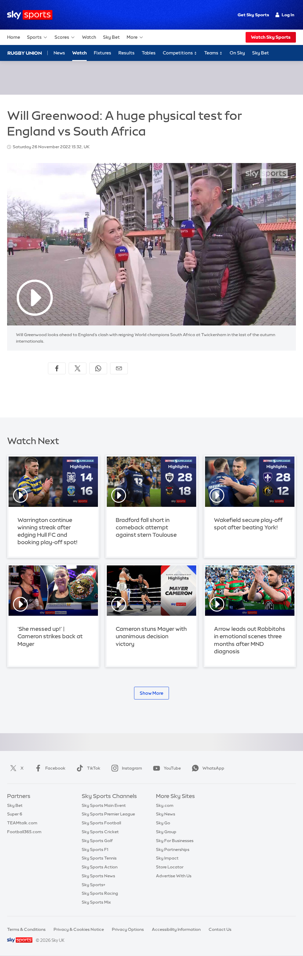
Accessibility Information (176, 929)
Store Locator (169, 867)
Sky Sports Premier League (108, 814)
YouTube (172, 768)
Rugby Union (24, 53)
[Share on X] (77, 368)
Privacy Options (128, 929)
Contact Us (220, 929)
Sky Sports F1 (95, 849)
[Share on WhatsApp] (98, 368)
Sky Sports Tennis (99, 858)
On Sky (237, 53)
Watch (89, 37)
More (132, 37)
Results (126, 53)
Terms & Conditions (26, 929)
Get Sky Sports (253, 15)
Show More (151, 693)
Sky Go (163, 823)
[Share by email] (119, 368)
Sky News (165, 814)
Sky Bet (111, 37)
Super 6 (14, 814)
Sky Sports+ (93, 885)
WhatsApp (213, 768)
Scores (61, 37)
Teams (211, 53)
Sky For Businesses (175, 841)
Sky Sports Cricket (100, 832)
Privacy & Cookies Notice (79, 929)
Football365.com (24, 832)
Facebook (55, 768)
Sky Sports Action (99, 867)
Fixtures (102, 53)
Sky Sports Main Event (104, 805)
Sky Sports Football (101, 823)
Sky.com (164, 805)
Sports (34, 37)
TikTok (93, 768)
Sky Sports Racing (100, 893)
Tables (149, 53)
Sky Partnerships (172, 849)
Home (13, 37)
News (59, 53)
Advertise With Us (173, 876)
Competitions (178, 53)
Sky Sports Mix (96, 902)
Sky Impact (167, 858)
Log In (288, 15)
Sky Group (166, 832)
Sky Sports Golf (97, 841)
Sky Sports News (98, 876)
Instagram (132, 768)
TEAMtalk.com (22, 823)
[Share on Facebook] (57, 368)
